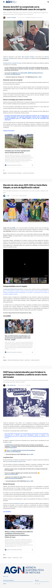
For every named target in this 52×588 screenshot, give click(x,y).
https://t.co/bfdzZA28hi (21, 73)
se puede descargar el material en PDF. (17, 461)
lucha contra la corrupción (28, 173)
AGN (8, 195)
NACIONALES (33, 17)
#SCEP (8, 445)
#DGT (27, 67)
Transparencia (39, 17)
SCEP (21, 557)
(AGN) (13, 227)
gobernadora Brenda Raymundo (12, 289)
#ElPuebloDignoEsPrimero (36, 73)
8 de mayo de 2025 (21, 17)
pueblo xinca (27, 360)
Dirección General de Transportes (15, 173)
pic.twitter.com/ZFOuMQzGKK (13, 451)
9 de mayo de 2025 (21, 385)
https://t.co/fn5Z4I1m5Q (11, 474)
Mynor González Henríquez (28, 56)
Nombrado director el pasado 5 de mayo (12, 63)
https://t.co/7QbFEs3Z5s (12, 450)
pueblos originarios (35, 360)
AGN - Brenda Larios (11, 385)
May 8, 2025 (30, 454)
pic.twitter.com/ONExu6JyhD (12, 74)
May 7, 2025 (38, 77)
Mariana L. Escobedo (11, 17)
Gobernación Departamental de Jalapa (15, 360)
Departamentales (23, 195)
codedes (9, 557)
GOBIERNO (28, 17)
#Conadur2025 (12, 447)
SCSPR (4, 583)
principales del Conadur (18, 503)
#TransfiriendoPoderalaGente (27, 450)
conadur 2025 (15, 557)
